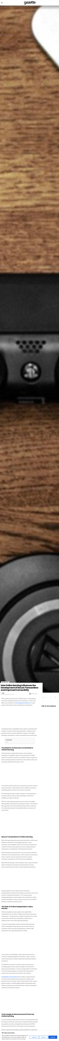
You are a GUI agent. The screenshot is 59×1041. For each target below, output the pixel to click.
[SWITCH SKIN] (57, 3)
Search (55, 697)
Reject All (43, 1037)
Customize (34, 1037)
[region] (29, 1036)
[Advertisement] (19, 718)
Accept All (53, 1037)
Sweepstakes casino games (9, 977)
